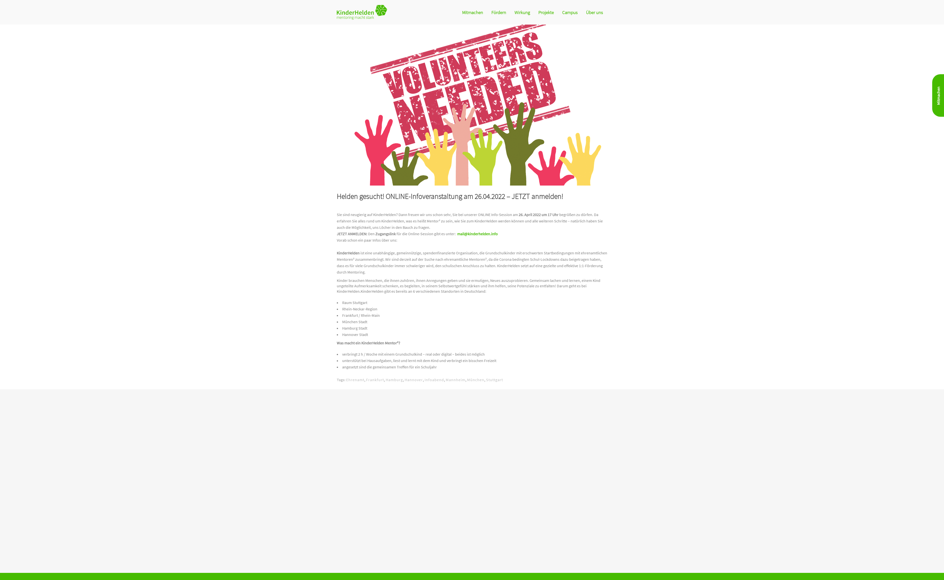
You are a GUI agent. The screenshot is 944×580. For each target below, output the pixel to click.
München (475, 379)
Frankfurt (375, 379)
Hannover (414, 379)
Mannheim (455, 379)
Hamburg (394, 379)
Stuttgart (494, 379)
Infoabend (434, 379)
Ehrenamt (355, 379)
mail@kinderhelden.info (477, 233)
